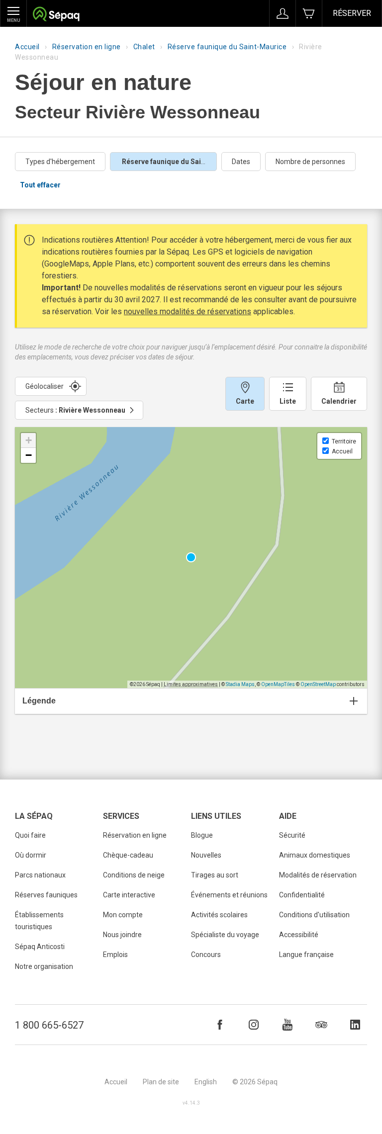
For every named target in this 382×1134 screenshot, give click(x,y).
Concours (206, 955)
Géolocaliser (44, 386)
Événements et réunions (229, 895)
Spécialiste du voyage (225, 935)
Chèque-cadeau (128, 855)
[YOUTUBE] (287, 1025)
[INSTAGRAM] (254, 1025)
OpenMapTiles (278, 684)
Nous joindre (122, 935)
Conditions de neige (134, 875)
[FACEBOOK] (220, 1025)
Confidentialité (302, 895)
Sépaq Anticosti (40, 947)
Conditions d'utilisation (314, 915)
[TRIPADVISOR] (321, 1025)
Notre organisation (44, 966)
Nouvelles (206, 855)
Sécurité (292, 835)
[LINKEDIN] (355, 1025)
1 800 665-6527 (49, 1025)
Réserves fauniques (46, 895)
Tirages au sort (214, 875)
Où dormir (30, 855)
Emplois (115, 955)
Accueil (27, 47)
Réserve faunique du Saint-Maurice (227, 47)
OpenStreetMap (318, 684)
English (205, 1082)
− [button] (28, 455)
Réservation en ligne (86, 47)
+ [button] (28, 440)
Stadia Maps (240, 684)
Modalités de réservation (318, 875)
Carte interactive (129, 895)
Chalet (144, 47)
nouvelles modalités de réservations (187, 311)
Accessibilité (298, 935)
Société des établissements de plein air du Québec (56, 15)
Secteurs (75, 410)
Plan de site (161, 1082)
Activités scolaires (219, 915)
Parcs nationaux (40, 875)
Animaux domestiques (314, 855)
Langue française (306, 955)
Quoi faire (30, 835)
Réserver (352, 13)
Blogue (202, 835)
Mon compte (123, 915)
